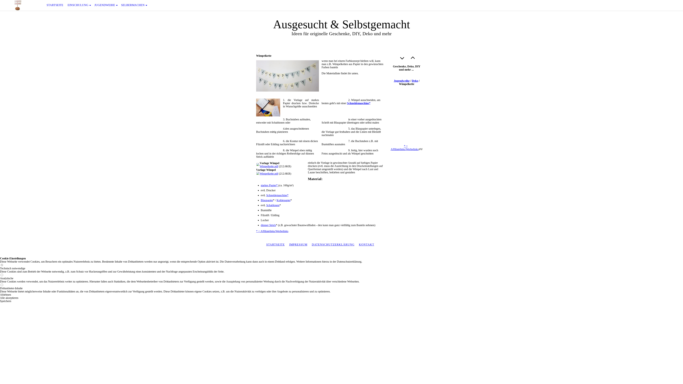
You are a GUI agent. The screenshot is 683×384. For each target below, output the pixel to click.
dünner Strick (268, 225)
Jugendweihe (104, 5)
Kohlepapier (283, 200)
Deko (415, 80)
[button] (181, 294)
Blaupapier (267, 200)
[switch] (2, 265)
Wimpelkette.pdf (269, 166)
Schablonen (272, 205)
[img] (18, 5)
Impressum (298, 244)
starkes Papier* (269, 185)
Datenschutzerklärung (333, 244)
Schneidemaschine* (358, 103)
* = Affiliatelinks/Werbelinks (272, 231)
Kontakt (366, 244)
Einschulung (78, 5)
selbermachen (133, 5)
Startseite (55, 5)
